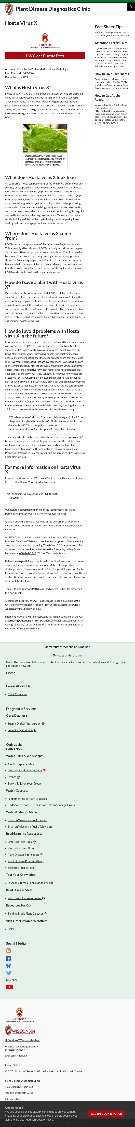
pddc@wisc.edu (46, 481)
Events (12, 777)
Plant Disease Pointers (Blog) (25, 861)
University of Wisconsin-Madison (67, 647)
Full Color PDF (16, 497)
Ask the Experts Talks (21, 764)
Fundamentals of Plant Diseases (27, 798)
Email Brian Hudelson (16, 1055)
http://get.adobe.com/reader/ (110, 110)
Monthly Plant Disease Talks (25, 770)
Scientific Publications (21, 867)
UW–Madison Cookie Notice (36, 1119)
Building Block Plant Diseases (25, 913)
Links (11, 929)
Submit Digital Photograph (24, 723)
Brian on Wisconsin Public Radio (27, 820)
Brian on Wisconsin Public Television (30, 826)
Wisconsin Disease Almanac (25, 898)
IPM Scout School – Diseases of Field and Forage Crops (41, 805)
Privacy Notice (12, 1065)
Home (11, 673)
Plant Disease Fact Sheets (23, 854)
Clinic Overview (17, 694)
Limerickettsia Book (20, 841)
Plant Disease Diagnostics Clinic (53, 9)
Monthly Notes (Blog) (21, 848)
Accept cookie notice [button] (106, 1113)
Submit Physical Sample (22, 730)
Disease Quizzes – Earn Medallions (29, 883)
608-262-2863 (25, 481)
